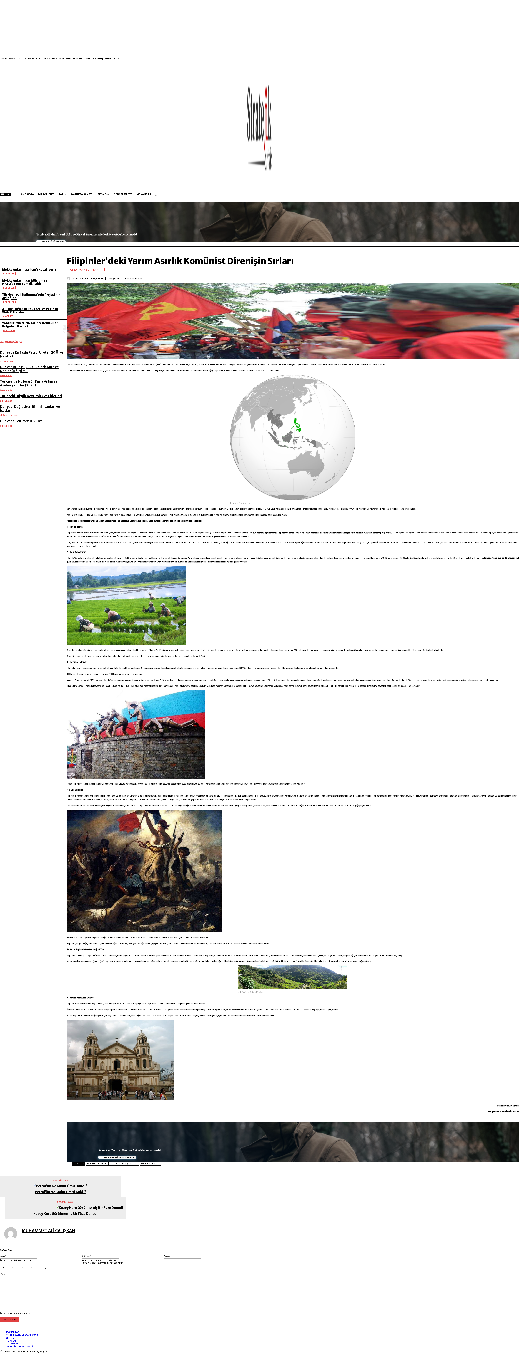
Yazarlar (10, 1340)
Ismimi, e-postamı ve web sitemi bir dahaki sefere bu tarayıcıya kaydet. (27, 1268)
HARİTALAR (9, 330)
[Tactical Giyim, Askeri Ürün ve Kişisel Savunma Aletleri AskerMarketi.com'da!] (259, 222)
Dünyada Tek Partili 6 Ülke (21, 421)
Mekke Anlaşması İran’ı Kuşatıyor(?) (30, 269)
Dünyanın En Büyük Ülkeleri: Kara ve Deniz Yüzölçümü (29, 369)
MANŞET (85, 269)
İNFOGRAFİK (6, 375)
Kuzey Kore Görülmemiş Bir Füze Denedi (65, 1214)
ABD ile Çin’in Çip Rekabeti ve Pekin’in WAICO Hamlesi (30, 310)
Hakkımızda (12, 1331)
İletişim (9, 1337)
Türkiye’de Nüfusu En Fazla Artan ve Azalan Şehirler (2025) (29, 383)
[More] (514, 278)
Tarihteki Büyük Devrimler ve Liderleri (31, 396)
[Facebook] (475, 278)
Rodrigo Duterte (150, 1164)
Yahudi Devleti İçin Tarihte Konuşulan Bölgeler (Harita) (30, 324)
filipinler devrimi (97, 1164)
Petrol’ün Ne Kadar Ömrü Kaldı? (60, 1192)
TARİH (97, 269)
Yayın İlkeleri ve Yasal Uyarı (22, 1334)
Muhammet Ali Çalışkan (91, 278)
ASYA (73, 269)
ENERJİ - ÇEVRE (7, 361)
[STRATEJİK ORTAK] (259, 126)
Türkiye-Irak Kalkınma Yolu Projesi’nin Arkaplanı (31, 296)
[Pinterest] (494, 278)
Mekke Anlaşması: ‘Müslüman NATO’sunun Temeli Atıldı (24, 282)
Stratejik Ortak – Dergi (19, 1346)
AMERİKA (8, 316)
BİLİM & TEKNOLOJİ (9, 415)
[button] (156, 194)
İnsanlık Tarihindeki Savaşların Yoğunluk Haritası (273, 1217)
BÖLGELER (9, 273)
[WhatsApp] (504, 278)
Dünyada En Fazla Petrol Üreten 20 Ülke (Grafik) (31, 354)
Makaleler (17, 1343)
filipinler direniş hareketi (124, 1164)
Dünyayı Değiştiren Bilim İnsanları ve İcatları (30, 409)
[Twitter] (485, 278)
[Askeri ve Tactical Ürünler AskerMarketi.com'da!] (293, 1142)
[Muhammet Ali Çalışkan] (69, 278)
